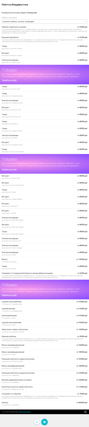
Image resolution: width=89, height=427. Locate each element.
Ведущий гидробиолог (10, 37)
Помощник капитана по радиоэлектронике (18, 359)
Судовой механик (8, 309)
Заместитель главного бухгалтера (15, 329)
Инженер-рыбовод (9, 336)
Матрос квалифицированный (13, 345)
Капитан (5, 403)
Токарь (4, 46)
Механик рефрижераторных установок (17, 380)
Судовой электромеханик (11, 302)
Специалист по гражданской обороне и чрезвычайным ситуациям (27, 273)
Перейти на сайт (9, 80)
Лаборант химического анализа (14, 27)
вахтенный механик (9, 315)
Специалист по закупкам (11, 394)
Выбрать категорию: (9, 18)
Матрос (5, 259)
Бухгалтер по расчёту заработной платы (17, 387)
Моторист (5, 53)
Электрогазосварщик (10, 60)
